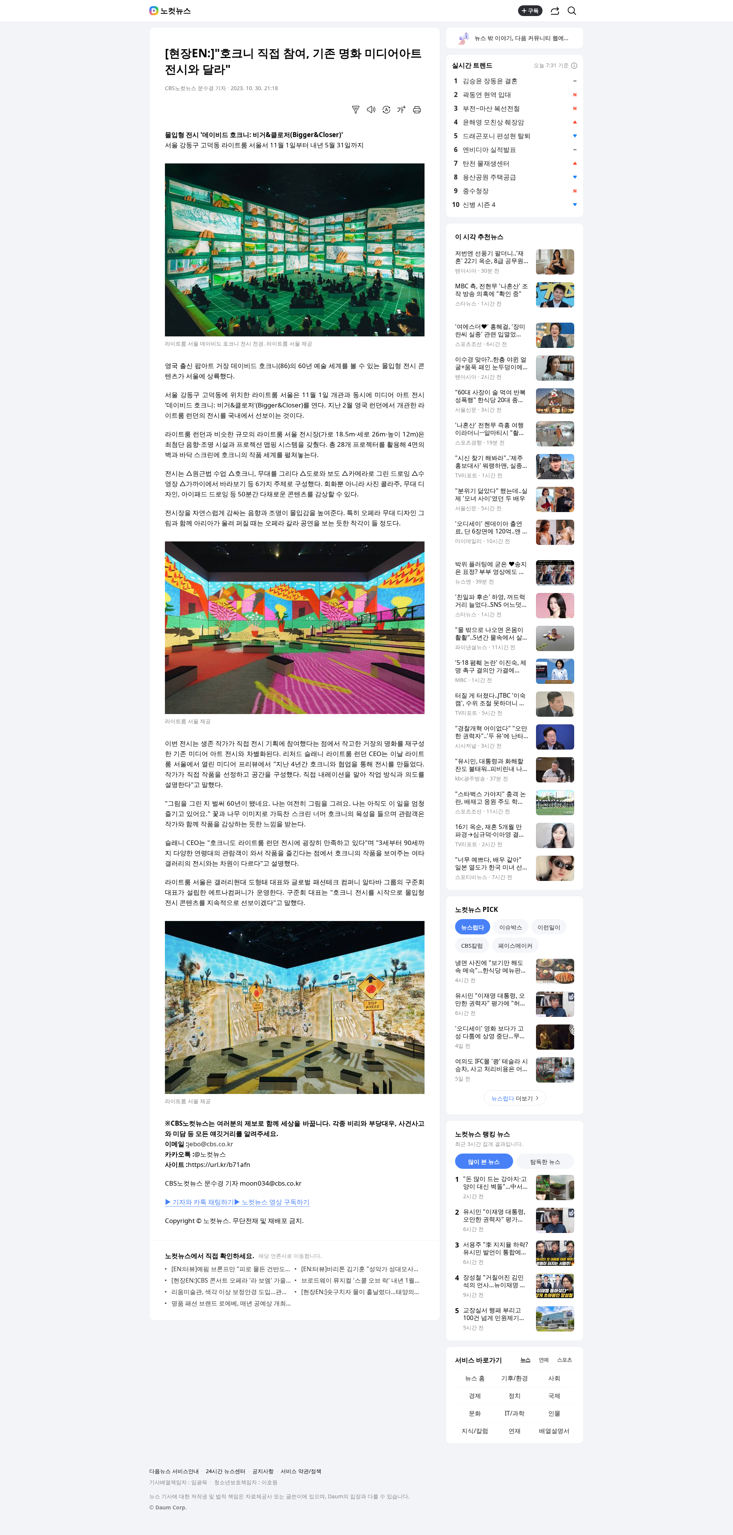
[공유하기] (555, 11)
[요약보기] (355, 109)
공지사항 (263, 1471)
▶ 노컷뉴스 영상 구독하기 (272, 1201)
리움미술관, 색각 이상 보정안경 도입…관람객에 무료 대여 (231, 1292)
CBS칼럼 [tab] (472, 945)
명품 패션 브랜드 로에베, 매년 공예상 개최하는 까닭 (231, 1303)
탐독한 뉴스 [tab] (545, 1161)
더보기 (512, 1098)
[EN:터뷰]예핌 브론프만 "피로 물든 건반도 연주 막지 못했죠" (231, 1269)
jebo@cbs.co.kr (210, 1143)
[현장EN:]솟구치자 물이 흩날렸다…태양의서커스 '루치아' (361, 1292)
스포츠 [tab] (564, 1359)
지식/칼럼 (475, 1431)
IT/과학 (515, 1413)
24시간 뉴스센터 (225, 1471)
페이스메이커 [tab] (515, 945)
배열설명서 (554, 1431)
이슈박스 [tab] (510, 927)
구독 (533, 10)
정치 (515, 1395)
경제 (475, 1395)
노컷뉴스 (175, 11)
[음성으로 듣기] (371, 109)
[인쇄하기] (417, 109)
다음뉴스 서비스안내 (174, 1471)
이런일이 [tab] (549, 927)
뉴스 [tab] (525, 1359)
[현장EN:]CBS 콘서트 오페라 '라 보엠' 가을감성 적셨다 (231, 1280)
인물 (554, 1413)
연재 (515, 1431)
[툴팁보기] (574, 66)
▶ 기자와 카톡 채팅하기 (199, 1201)
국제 (554, 1395)
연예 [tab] (544, 1359)
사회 (554, 1378)
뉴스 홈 (475, 1378)
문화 (475, 1413)
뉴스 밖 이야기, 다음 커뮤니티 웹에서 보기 (529, 38)
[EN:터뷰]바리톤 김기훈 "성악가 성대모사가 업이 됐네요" (361, 1269)
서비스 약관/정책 (301, 1471)
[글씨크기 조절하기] (401, 109)
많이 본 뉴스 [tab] (484, 1161)
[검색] (574, 11)
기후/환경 (514, 1378)
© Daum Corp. (168, 1507)
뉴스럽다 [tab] (472, 927)
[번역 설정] (386, 109)
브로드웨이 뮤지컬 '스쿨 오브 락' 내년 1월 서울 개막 (361, 1280)
